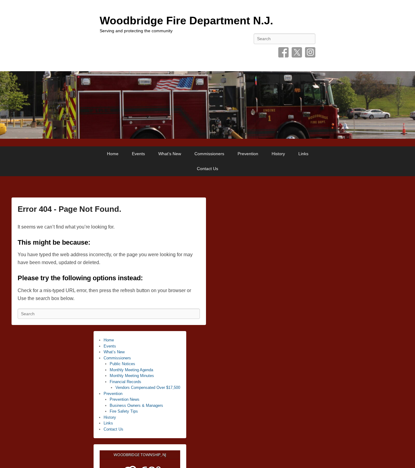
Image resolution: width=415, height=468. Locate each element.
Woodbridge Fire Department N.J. (186, 20)
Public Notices (122, 363)
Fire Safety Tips (124, 411)
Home (112, 153)
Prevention (248, 153)
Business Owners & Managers (136, 405)
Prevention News (124, 399)
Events (138, 153)
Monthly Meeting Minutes (132, 375)
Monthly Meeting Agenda (131, 370)
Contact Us (207, 168)
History (278, 153)
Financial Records (125, 381)
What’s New (169, 153)
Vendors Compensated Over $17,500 (147, 387)
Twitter (297, 52)
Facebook (283, 52)
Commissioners (209, 153)
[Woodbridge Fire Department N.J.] (207, 105)
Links (303, 153)
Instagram (310, 52)
